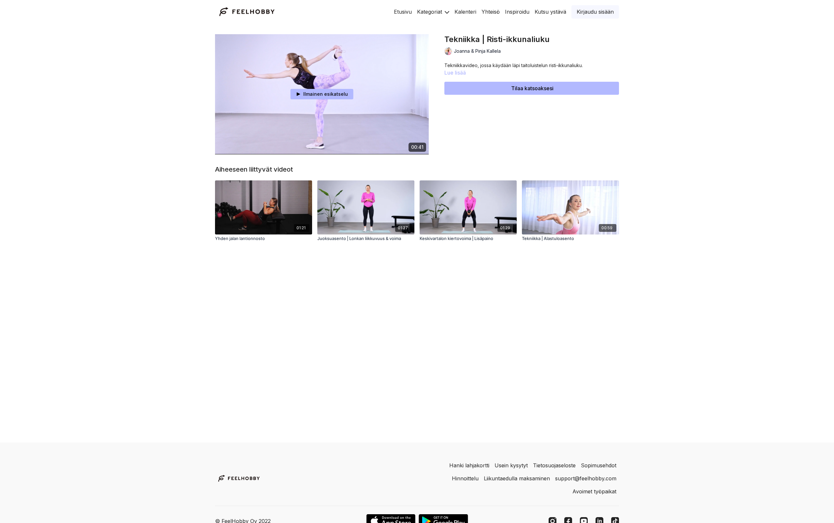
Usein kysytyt (511, 465)
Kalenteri (465, 11)
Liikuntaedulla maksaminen (517, 478)
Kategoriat (430, 11)
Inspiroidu (517, 11)
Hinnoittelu (465, 478)
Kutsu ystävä (550, 11)
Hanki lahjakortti (469, 465)
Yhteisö (491, 11)
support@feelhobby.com (585, 478)
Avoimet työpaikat (594, 491)
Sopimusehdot (598, 465)
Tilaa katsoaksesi (532, 88)
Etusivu (403, 11)
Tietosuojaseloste (554, 465)
